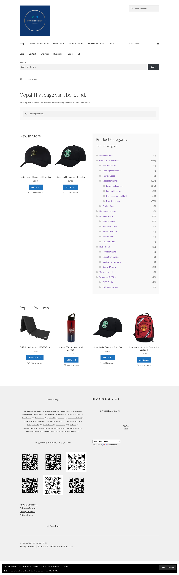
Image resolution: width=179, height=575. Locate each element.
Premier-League (62, 425)
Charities (45, 53)
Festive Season (106, 155)
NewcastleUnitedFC (74, 421)
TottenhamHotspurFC (74, 428)
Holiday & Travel (110, 226)
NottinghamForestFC (34, 425)
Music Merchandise (111, 256)
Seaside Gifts (108, 236)
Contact (32, 53)
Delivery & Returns (28, 508)
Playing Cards (109, 175)
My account (58, 53)
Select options (35, 357)
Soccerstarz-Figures (30, 428)
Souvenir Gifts (109, 241)
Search (23, 62)
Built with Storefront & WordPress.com (55, 546)
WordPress (55, 526)
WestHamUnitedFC (51, 431)
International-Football (76, 418)
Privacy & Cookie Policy (51, 571)
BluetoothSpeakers (52, 411)
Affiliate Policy (26, 515)
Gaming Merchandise (112, 170)
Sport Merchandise (111, 180)
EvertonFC (52, 414)
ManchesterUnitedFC (57, 421)
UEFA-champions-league (34, 431)
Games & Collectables (39, 43)
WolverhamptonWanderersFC (69, 431)
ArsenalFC (28, 411)
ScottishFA (74, 425)
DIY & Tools (108, 282)
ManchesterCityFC (42, 421)
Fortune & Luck (109, 165)
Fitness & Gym (109, 221)
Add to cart (35, 187)
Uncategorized (106, 272)
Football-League (28, 418)
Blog (22, 53)
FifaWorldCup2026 (65, 414)
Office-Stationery (49, 425)
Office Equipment (110, 287)
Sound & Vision (109, 267)
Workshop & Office (96, 43)
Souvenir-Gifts (44, 428)
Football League (113, 191)
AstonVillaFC (39, 411)
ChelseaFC (65, 411)
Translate (112, 444)
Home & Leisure (76, 43)
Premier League (113, 201)
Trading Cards (109, 206)
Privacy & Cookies (27, 511)
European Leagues (114, 186)
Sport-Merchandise (58, 428)
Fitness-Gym (78, 414)
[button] (35, 192)
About (111, 43)
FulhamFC (53, 418)
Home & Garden (110, 231)
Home (25, 79)
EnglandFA (27, 414)
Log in (71, 53)
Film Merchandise (110, 251)
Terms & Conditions (28, 504)
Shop (22, 43)
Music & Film (58, 43)
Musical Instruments (112, 262)
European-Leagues (40, 414)
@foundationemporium (110, 410)
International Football (116, 196)
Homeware (62, 418)
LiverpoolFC (29, 421)
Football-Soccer (41, 418)
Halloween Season (107, 211)
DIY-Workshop (76, 411)
